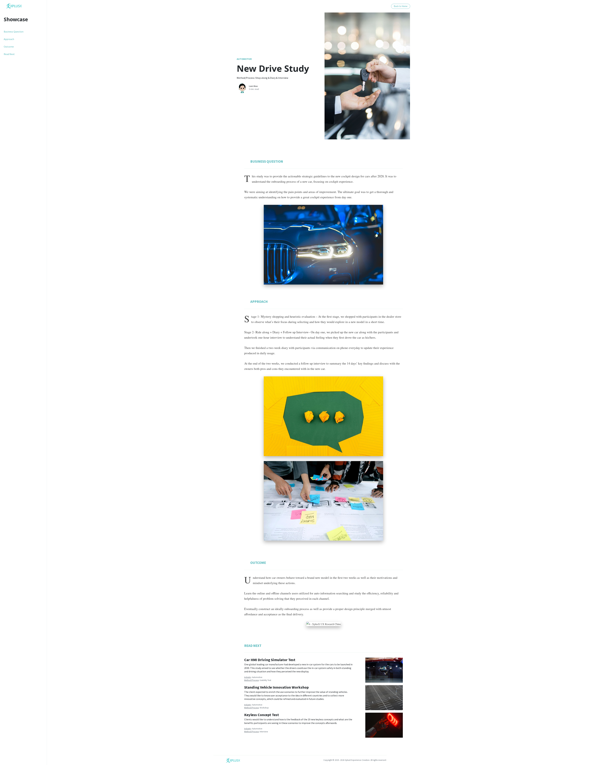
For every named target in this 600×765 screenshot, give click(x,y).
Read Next (9, 54)
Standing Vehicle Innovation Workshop (276, 687)
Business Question (13, 31)
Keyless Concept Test (261, 714)
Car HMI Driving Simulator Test (269, 659)
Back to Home (401, 6)
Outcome (9, 46)
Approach (9, 39)
